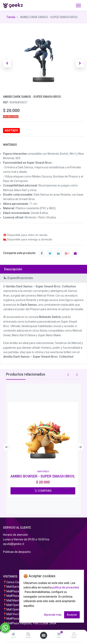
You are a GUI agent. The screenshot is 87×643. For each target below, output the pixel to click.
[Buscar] (28, 634)
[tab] (43, 269)
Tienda (10, 17)
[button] (7, 63)
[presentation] (7, 447)
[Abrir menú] (43, 635)
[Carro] (58, 634)
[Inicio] (13, 634)
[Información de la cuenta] (73, 634)
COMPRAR (44, 490)
